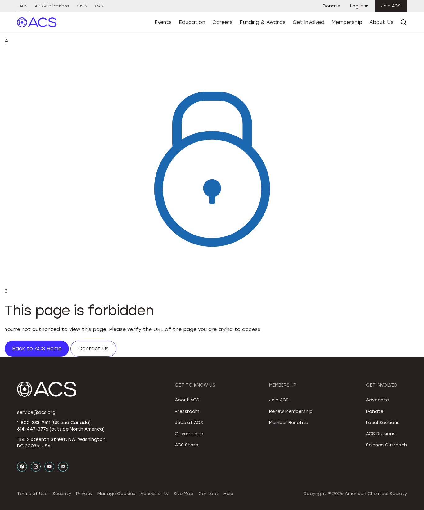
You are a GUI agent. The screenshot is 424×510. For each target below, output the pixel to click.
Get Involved (309, 22)
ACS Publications (52, 6)
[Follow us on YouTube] (49, 467)
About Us (381, 22)
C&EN (82, 6)
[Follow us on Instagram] (36, 467)
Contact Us (93, 348)
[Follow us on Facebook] (22, 467)
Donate (331, 6)
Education (192, 22)
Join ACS (391, 6)
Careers (222, 22)
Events (163, 22)
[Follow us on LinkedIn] (63, 467)
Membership (347, 22)
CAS (99, 6)
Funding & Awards (263, 22)
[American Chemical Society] (37, 22)
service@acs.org (36, 412)
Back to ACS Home (36, 348)
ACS (23, 6)
